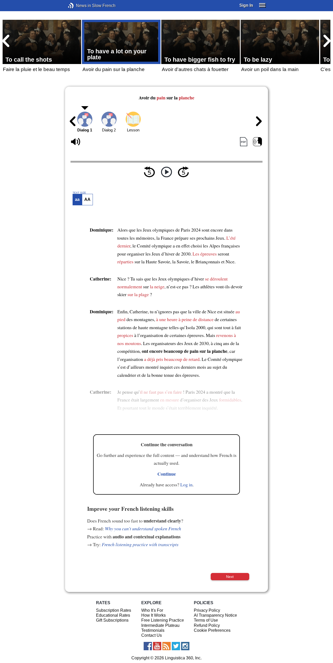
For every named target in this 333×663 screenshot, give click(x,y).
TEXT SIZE (79, 193)
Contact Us (151, 635)
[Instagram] (185, 646)
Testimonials (152, 630)
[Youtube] (157, 646)
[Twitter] (176, 646)
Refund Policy (207, 625)
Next (230, 577)
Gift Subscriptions (112, 620)
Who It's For (152, 610)
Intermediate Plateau (160, 625)
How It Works (153, 615)
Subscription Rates (113, 610)
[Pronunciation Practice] (257, 142)
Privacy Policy (207, 610)
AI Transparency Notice (215, 615)
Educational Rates (113, 615)
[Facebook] (148, 646)
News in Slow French (78, 5)
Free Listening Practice (162, 620)
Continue (166, 473)
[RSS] (166, 646)
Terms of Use (206, 620)
